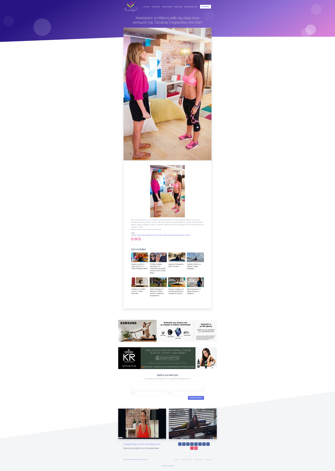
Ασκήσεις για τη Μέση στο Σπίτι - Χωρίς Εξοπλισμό (138, 291)
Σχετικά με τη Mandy (186, 459)
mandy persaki (141, 235)
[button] (146, 6)
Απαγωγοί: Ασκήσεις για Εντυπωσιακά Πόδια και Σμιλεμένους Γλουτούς (176, 291)
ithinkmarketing (169, 466)
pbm (157, 235)
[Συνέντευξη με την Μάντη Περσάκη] (193, 423)
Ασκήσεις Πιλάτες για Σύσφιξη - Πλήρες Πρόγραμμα (194, 266)
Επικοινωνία (208, 459)
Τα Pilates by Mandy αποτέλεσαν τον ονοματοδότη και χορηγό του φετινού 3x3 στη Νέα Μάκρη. (158, 268)
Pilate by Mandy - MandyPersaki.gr (139, 459)
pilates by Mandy (167, 235)
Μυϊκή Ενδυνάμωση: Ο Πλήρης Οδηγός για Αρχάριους (194, 291)
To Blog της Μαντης (198, 459)
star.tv (183, 235)
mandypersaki (149, 235)
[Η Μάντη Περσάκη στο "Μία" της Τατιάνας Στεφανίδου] (142, 423)
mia (154, 235)
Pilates (161, 235)
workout (188, 235)
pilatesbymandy (177, 235)
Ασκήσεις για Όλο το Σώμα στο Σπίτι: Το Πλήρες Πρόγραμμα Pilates (139, 266)
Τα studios (176, 459)
